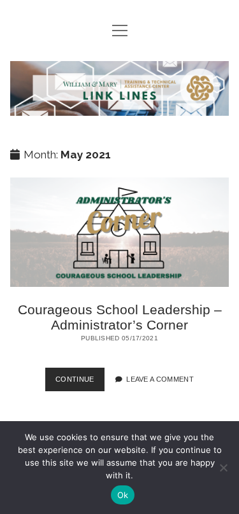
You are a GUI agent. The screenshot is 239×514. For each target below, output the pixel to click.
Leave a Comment (160, 379)
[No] (223, 467)
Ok (123, 495)
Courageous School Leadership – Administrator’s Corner (119, 232)
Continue (80, 383)
